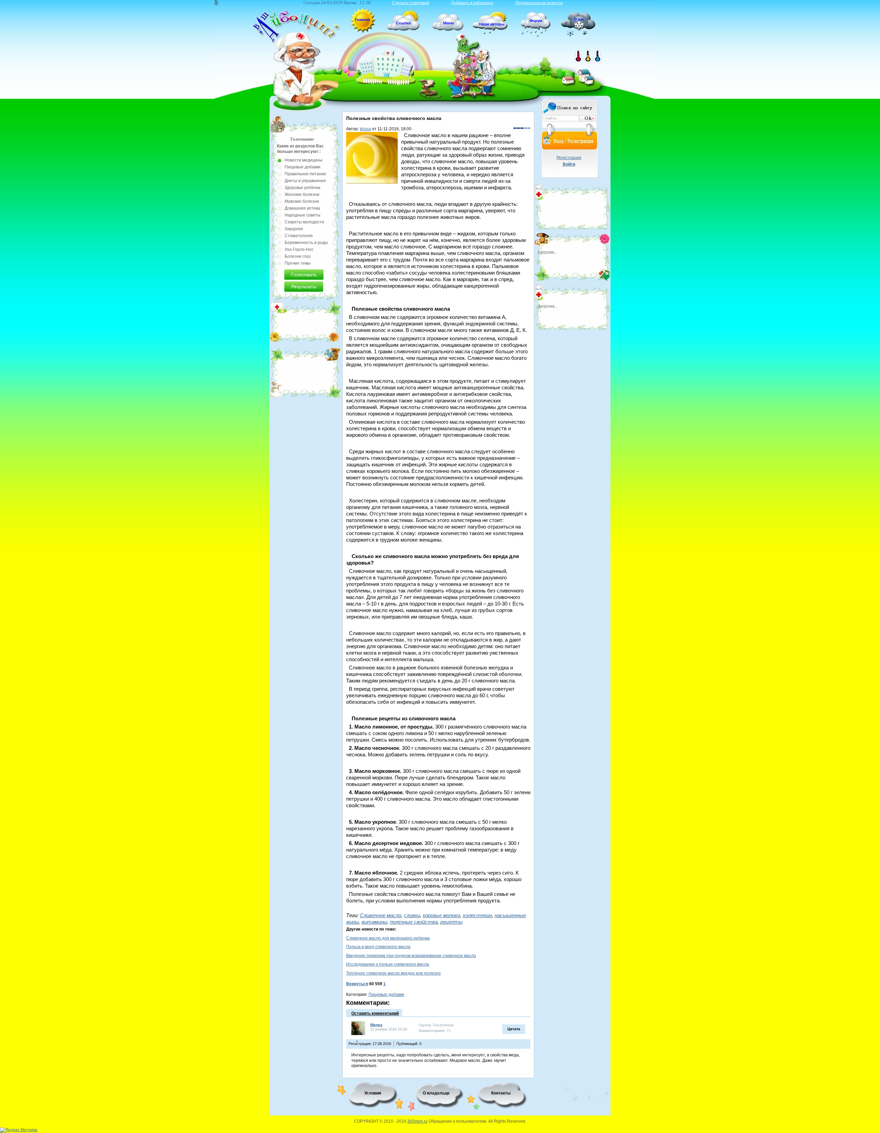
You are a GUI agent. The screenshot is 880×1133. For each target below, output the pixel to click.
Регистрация (569, 157)
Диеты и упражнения (305, 180)
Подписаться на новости (539, 2)
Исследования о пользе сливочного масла (387, 964)
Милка (376, 1025)
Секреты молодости (304, 222)
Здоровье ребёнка (302, 187)
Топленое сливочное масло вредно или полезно (393, 973)
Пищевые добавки (386, 994)
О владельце (436, 1093)
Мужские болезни (302, 201)
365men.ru (417, 1121)
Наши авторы (491, 24)
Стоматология (299, 235)
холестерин (477, 915)
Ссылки (403, 23)
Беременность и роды (306, 242)
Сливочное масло (380, 915)
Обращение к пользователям (457, 1121)
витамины (374, 922)
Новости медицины (303, 160)
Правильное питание (305, 173)
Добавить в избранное (472, 2)
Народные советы (302, 215)
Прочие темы (298, 263)
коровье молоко (441, 915)
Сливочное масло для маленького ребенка (388, 938)
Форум (535, 21)
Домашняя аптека (302, 208)
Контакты (500, 1093)
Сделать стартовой (410, 2)
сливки (412, 915)
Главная (362, 20)
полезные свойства (414, 922)
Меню (448, 23)
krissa (365, 128)
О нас (579, 19)
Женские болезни (302, 194)
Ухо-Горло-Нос (299, 249)
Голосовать (304, 274)
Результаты (303, 286)
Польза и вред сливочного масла (378, 946)
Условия (372, 1093)
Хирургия (294, 228)
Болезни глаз (298, 256)
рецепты (451, 922)
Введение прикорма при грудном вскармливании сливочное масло (411, 955)
